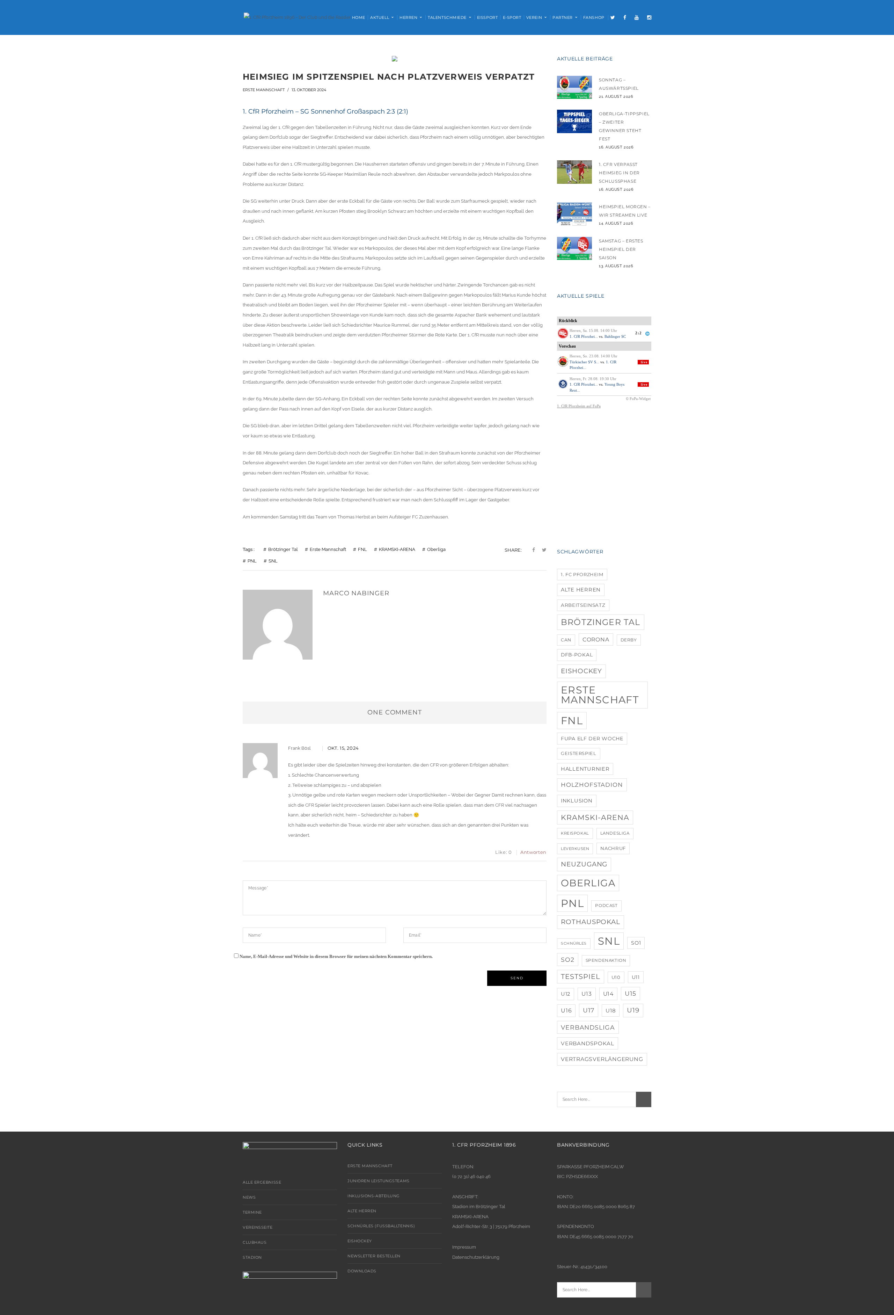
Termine (252, 1212)
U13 (586, 993)
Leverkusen (575, 848)
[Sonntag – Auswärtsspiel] (574, 87)
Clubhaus (254, 1242)
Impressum (464, 1247)
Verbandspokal (587, 1043)
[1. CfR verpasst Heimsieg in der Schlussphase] (574, 172)
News (249, 1197)
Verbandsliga (588, 1027)
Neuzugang (584, 864)
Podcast (606, 905)
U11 (636, 977)
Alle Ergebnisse (262, 1182)
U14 (608, 993)
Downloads (361, 1271)
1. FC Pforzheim (582, 574)
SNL (273, 561)
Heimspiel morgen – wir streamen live (625, 211)
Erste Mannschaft (264, 89)
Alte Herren (581, 590)
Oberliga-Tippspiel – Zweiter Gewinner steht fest (624, 126)
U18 (611, 1010)
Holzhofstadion (592, 784)
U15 (630, 993)
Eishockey (581, 671)
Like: (503, 852)
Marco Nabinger (356, 593)
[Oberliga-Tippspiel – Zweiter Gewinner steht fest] (574, 121)
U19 (633, 1010)
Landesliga (615, 833)
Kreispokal (575, 833)
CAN (566, 639)
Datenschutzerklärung (475, 1257)
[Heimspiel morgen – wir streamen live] (574, 214)
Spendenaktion (606, 960)
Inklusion (577, 801)
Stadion (252, 1257)
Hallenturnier (585, 769)
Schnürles (574, 943)
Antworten (533, 852)
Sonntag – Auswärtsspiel (619, 84)
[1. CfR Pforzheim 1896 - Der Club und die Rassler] (297, 17)
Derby (629, 639)
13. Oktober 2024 (309, 89)
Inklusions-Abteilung (373, 1195)
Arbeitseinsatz (583, 605)
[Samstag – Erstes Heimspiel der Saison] (574, 248)
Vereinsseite (258, 1227)
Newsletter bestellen (374, 1256)
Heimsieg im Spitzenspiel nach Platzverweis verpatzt (389, 77)
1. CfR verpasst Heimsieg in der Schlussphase (619, 173)
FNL (362, 549)
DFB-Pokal (577, 655)
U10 (616, 977)
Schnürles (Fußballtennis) (381, 1225)
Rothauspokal (590, 922)
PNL (252, 561)
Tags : (249, 549)
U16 (566, 1010)
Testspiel (580, 976)
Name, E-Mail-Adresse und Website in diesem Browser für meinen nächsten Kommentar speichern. (336, 956)
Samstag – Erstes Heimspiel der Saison (621, 249)
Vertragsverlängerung (602, 1059)
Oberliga (436, 549)
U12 (565, 994)
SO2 (567, 959)
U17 (588, 1010)
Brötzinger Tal (283, 549)
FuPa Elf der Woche (592, 738)
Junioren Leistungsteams (378, 1180)
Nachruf (613, 848)
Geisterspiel (578, 753)
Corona (595, 639)
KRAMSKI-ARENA (397, 549)
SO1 (636, 943)
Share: (513, 550)
